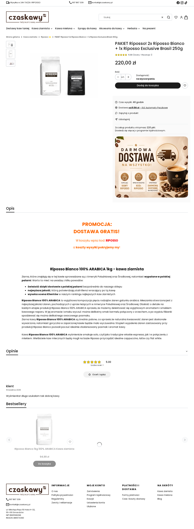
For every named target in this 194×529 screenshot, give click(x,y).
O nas (55, 491)
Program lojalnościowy (98, 495)
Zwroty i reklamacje (62, 502)
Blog (159, 498)
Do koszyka (44, 463)
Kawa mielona (164, 495)
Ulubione (91, 506)
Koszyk (90, 498)
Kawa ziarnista (30, 37)
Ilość (117, 71)
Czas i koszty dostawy (133, 498)
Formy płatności (130, 495)
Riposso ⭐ (46, 37)
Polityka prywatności (62, 495)
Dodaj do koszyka (148, 85)
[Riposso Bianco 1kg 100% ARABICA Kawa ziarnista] (44, 429)
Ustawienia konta (96, 502)
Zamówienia (93, 491)
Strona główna (13, 37)
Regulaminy (58, 498)
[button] (168, 17)
